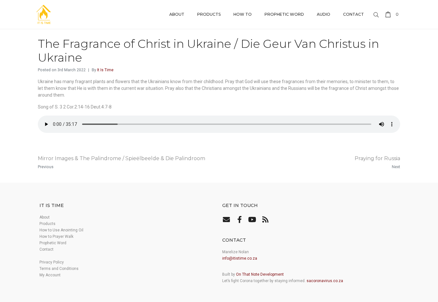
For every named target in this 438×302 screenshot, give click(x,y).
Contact (353, 14)
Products (209, 14)
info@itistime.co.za (239, 258)
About (176, 14)
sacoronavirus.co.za (325, 281)
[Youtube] (252, 219)
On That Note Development (260, 274)
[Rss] (265, 219)
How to (242, 14)
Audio (323, 14)
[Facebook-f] (239, 219)
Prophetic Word (284, 14)
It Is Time (105, 70)
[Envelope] (226, 219)
